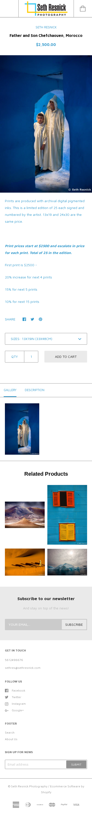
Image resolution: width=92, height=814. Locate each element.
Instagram (19, 703)
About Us (11, 739)
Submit (76, 764)
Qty (14, 356)
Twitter (16, 697)
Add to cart (66, 356)
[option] (46, 124)
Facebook (18, 690)
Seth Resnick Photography (29, 786)
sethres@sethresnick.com (22, 668)
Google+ (18, 710)
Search (9, 732)
